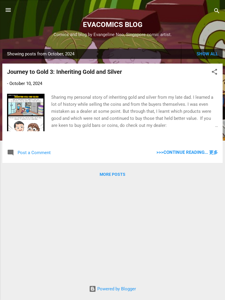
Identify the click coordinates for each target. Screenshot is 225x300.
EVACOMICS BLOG (112, 25)
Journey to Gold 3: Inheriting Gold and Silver (64, 71)
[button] (214, 72)
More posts (112, 174)
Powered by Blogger (116, 289)
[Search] (216, 12)
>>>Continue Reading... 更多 (187, 152)
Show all (207, 54)
